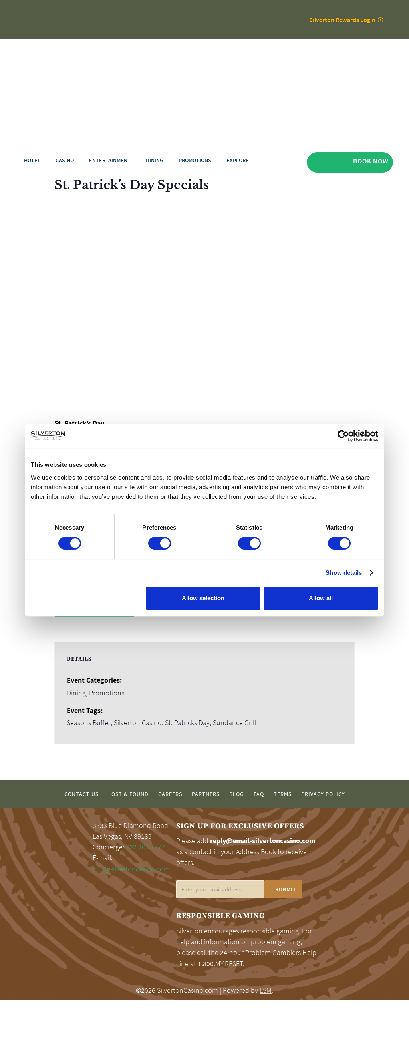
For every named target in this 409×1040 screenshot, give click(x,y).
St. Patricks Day (187, 722)
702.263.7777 (145, 847)
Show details (344, 572)
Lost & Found (128, 794)
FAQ (259, 794)
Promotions (106, 693)
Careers (170, 794)
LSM (266, 990)
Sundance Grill (234, 722)
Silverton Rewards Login (342, 20)
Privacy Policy (323, 794)
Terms (283, 794)
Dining (76, 693)
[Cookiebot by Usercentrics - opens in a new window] (343, 436)
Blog (236, 794)
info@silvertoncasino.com (131, 869)
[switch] (159, 543)
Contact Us (81, 794)
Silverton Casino (138, 722)
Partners (206, 794)
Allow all (321, 598)
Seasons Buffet (89, 722)
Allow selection (203, 598)
